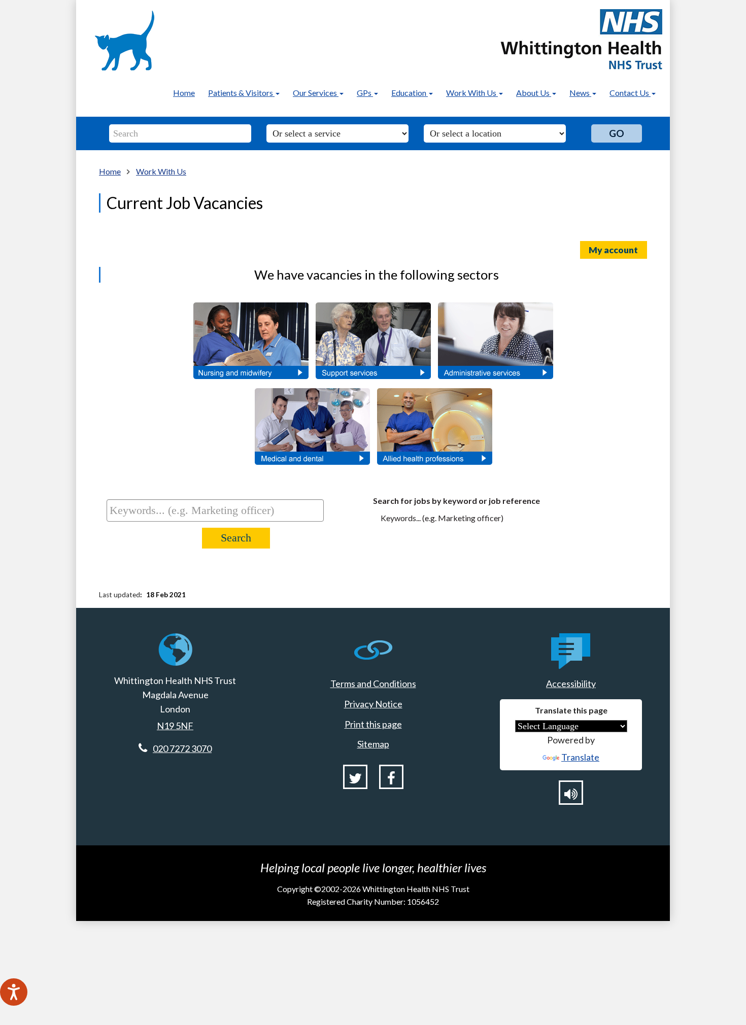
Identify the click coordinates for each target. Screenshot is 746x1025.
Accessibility (571, 683)
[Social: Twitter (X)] (355, 777)
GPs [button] (365, 92)
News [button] (580, 92)
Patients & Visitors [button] (241, 92)
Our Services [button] (315, 92)
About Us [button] (533, 92)
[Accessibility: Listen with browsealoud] (571, 792)
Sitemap (373, 743)
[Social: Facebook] (391, 777)
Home (184, 92)
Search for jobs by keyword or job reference (456, 500)
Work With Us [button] (472, 92)
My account (613, 250)
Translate (580, 757)
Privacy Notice (373, 703)
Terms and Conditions (373, 683)
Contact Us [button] (630, 92)
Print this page (373, 724)
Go (616, 133)
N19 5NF (175, 725)
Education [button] (409, 92)
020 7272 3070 (182, 748)
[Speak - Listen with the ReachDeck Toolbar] (13, 992)
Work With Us (161, 171)
